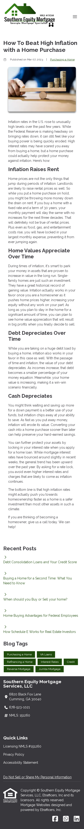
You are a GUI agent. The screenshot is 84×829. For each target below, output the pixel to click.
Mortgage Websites (36, 805)
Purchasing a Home (62, 59)
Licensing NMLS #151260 (22, 746)
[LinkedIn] (77, 819)
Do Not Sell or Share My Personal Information (37, 777)
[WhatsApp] (66, 819)
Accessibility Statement (20, 762)
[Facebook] (55, 819)
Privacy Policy (13, 754)
